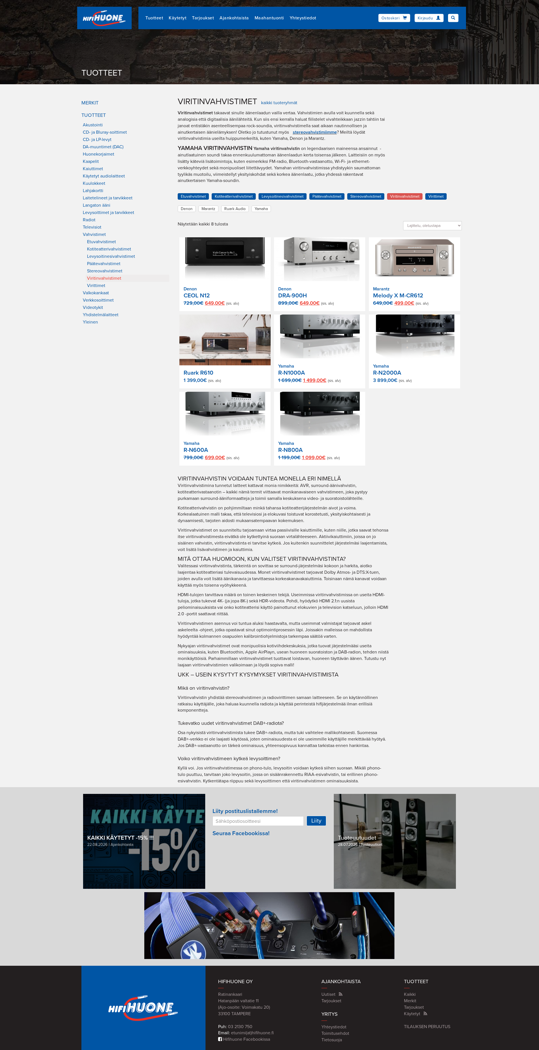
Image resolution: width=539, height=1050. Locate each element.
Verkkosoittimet (98, 300)
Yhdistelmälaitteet (100, 315)
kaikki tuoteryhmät (279, 103)
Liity (316, 820)
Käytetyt (177, 18)
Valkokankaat (96, 293)
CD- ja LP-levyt (97, 139)
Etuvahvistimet (101, 242)
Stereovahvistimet (104, 271)
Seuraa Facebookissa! (241, 833)
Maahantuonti (269, 18)
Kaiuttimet (93, 169)
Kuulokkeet (94, 183)
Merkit (90, 103)
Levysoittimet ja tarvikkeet (108, 212)
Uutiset (328, 994)
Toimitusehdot (335, 1033)
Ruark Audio (235, 208)
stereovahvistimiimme (315, 132)
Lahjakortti (93, 190)
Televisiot (92, 227)
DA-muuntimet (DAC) (103, 147)
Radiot (89, 220)
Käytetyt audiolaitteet (104, 176)
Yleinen (90, 322)
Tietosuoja (331, 1040)
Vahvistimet (94, 234)
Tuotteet (154, 18)
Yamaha (261, 208)
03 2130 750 (240, 1026)
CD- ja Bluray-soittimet (105, 132)
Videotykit (93, 307)
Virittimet (96, 285)
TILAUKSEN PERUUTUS (427, 1026)
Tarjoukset (203, 18)
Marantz (208, 208)
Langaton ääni (96, 205)
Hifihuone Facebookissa (246, 1039)
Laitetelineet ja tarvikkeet (108, 198)
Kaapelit (91, 161)
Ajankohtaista (234, 18)
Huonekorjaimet (98, 154)
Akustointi (93, 125)
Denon (187, 208)
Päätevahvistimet (103, 264)
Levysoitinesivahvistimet (111, 256)
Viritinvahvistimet (104, 278)
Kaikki (410, 994)
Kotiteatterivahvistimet (109, 249)
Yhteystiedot (303, 18)
